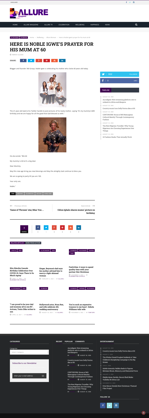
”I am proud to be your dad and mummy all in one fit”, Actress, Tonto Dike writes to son (22, 308)
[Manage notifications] (143, 413)
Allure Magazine (31, 25)
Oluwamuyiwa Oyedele (18, 280)
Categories (13, 348)
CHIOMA (72, 355)
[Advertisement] (119, 50)
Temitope (91, 312)
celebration (30, 193)
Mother (39, 193)
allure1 (61, 279)
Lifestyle (13, 250)
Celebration (64, 25)
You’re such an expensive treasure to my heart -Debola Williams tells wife (81, 307)
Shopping (91, 250)
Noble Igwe (48, 193)
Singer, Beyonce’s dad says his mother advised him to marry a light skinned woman (51, 272)
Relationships (82, 250)
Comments (80, 341)
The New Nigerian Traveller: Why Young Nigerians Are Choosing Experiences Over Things (80, 386)
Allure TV (48, 25)
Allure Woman (15, 37)
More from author (33, 243)
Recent (59, 341)
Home (15, 25)
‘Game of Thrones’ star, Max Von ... (27, 209)
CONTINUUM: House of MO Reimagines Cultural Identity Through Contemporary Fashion (80, 374)
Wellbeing (79, 25)
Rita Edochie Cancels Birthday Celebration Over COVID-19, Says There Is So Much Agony (22, 272)
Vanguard (14, 2)
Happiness (94, 25)
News (107, 25)
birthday (20, 193)
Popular (69, 341)
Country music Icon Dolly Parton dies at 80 (25, 31)
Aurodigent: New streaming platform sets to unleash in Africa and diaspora (37, 28)
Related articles (17, 243)
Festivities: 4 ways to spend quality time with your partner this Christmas (81, 269)
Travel (72, 253)
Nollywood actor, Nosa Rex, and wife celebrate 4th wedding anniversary (51, 307)
